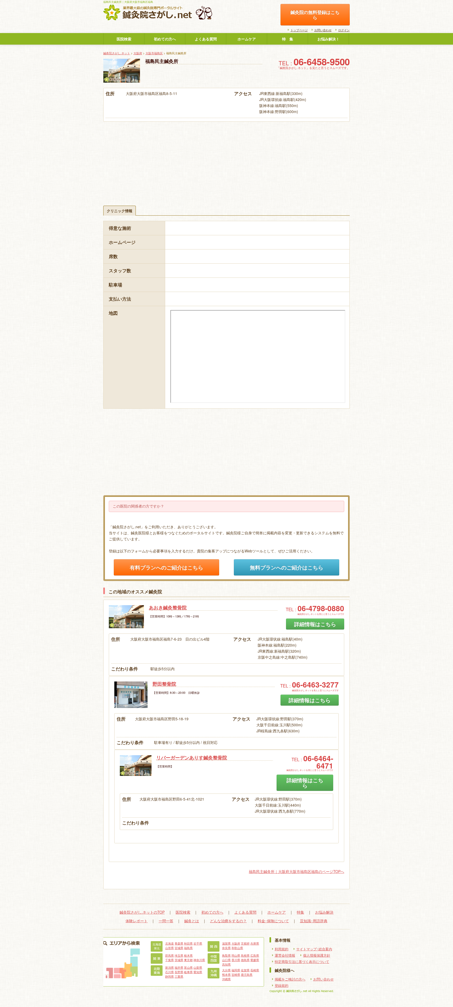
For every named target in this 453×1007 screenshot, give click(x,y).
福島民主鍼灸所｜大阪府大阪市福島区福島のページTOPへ (296, 871)
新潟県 (169, 967)
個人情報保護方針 (316, 955)
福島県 (188, 948)
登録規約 (281, 985)
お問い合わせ (323, 30)
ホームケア (247, 38)
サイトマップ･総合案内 (314, 949)
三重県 (179, 976)
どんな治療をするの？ (228, 920)
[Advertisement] (226, 161)
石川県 (169, 972)
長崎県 (254, 970)
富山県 (188, 967)
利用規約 (281, 949)
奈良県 (226, 948)
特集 (300, 912)
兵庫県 (254, 943)
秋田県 (188, 943)
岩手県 (197, 943)
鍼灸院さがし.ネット (116, 53)
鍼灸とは (191, 920)
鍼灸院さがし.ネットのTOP (142, 912)
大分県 (226, 970)
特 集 (287, 38)
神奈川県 (199, 960)
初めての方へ (165, 38)
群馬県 (169, 955)
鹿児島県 (246, 974)
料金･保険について (273, 920)
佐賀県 (245, 970)
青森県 (179, 943)
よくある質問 (206, 38)
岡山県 (235, 955)
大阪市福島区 (154, 53)
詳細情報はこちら (315, 624)
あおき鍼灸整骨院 (168, 607)
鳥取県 (226, 955)
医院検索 (124, 38)
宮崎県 (235, 974)
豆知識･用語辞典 (313, 920)
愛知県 (197, 972)
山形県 (169, 948)
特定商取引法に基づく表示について (302, 961)
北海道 (169, 943)
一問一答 (166, 920)
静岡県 (169, 976)
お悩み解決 (324, 912)
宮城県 (179, 948)
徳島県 (245, 960)
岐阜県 (188, 972)
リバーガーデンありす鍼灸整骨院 (191, 757)
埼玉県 (179, 955)
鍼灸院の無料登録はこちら (314, 14)
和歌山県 (237, 948)
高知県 (226, 964)
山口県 (226, 960)
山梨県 (197, 967)
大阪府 (137, 53)
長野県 (179, 972)
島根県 (245, 955)
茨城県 (179, 960)
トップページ (299, 30)
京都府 (245, 943)
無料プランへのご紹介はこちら (286, 567)
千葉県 (169, 960)
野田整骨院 (164, 683)
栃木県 (188, 955)
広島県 (254, 955)
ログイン (344, 30)
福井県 (179, 967)
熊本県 (226, 974)
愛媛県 (254, 960)
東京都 (188, 960)
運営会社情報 (285, 955)
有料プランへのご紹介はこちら (166, 567)
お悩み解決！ (328, 38)
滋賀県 (226, 943)
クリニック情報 (119, 210)
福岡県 (235, 970)
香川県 (235, 960)
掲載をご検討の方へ (290, 979)
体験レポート (137, 920)
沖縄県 (226, 979)
